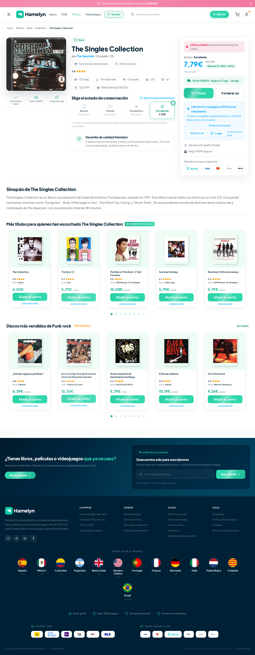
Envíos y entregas (177, 519)
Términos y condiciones (225, 530)
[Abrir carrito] (237, 14)
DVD (64, 14)
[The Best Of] (79, 249)
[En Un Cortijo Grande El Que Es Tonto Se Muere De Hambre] (79, 351)
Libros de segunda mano (93, 514)
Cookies (217, 524)
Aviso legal (218, 514)
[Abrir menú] (9, 14)
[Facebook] (33, 538)
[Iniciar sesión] (246, 14)
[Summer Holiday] (176, 249)
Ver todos (243, 326)
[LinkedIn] (25, 538)
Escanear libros (132, 514)
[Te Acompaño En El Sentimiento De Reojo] (127, 351)
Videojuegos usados (91, 530)
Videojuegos (93, 14)
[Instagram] (8, 538)
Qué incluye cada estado (159, 97)
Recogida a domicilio (136, 524)
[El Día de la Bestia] (176, 351)
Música (76, 14)
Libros (53, 14)
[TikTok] (16, 538)
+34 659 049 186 (242, 648)
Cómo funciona (132, 519)
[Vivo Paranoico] (225, 351)
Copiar (219, 133)
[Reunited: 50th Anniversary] (225, 249)
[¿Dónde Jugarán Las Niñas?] (30, 351)
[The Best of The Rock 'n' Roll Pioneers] (127, 249)
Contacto (173, 530)
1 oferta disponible (176, 304)
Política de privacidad (224, 519)
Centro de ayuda (177, 514)
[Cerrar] (251, 3)
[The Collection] (30, 249)
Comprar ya (230, 93)
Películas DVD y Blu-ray (92, 519)
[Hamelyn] (31, 14)
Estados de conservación (182, 535)
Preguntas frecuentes (136, 530)
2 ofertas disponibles (30, 303)
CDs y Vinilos (86, 524)
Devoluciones (175, 524)
